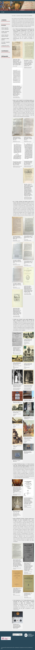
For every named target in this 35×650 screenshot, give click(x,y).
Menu (3, 12)
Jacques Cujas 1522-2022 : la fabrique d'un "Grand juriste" (15, 647)
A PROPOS (3, 20)
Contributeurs (4, 51)
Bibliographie (4, 56)
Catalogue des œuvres (5, 45)
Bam (1, 648)
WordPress (30, 647)
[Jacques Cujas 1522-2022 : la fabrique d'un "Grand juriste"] (17, 5)
